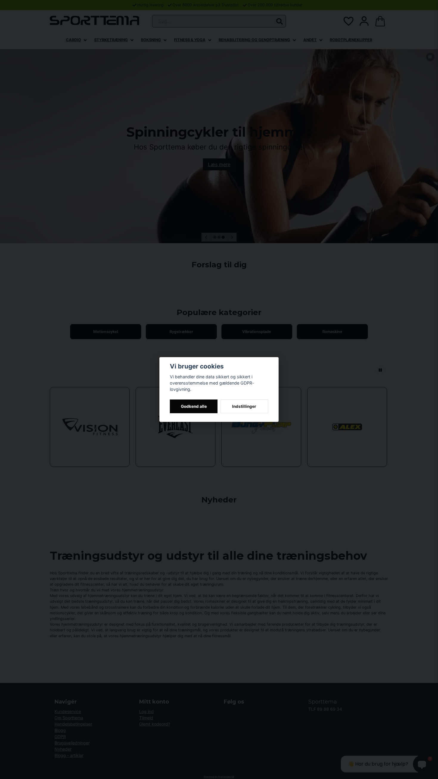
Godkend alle (194, 406)
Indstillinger (244, 406)
